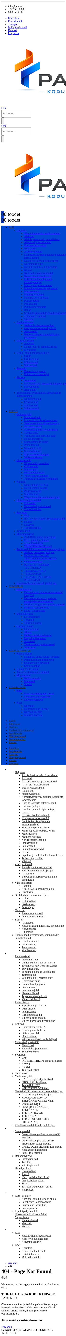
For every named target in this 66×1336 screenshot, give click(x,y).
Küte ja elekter (24, 653)
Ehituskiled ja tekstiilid (29, 500)
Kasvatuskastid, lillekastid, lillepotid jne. (43, 925)
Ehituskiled (30, 503)
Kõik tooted (14, 724)
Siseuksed (29, 641)
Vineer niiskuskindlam (36, 475)
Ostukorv (13, 727)
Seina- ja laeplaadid (34, 610)
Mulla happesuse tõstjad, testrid (41, 288)
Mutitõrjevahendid (34, 294)
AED (11, 227)
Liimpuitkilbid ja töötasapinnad (40, 420)
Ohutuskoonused (33, 561)
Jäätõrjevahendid (33, 251)
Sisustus (21, 377)
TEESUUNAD (32, 573)
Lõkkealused (31, 362)
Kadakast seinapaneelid (36, 607)
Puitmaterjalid (24, 414)
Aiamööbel (30, 380)
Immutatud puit (32, 417)
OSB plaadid (31, 466)
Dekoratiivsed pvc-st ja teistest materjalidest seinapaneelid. (40, 600)
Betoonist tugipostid (35, 371)
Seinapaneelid (24, 589)
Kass (19, 690)
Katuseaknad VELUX (36, 484)
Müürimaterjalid (25, 533)
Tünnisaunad (31, 405)
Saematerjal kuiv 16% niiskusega (41, 423)
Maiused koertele (33, 715)
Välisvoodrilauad (33, 457)
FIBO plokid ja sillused (36, 540)
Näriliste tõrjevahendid (36, 297)
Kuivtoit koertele (33, 711)
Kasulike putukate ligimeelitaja (40, 266)
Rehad (27, 309)
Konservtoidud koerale (36, 708)
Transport (13, 24)
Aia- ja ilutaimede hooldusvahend (42, 233)
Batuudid (29, 343)
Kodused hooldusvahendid (38, 273)
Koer (19, 702)
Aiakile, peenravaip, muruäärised (41, 239)
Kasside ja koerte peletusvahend (41, 260)
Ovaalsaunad (31, 401)
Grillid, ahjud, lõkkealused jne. (33, 352)
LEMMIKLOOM (17, 687)
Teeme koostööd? (17, 739)
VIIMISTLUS (16, 586)
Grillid (27, 355)
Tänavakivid (23, 530)
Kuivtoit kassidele (33, 699)
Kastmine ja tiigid (33, 263)
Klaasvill (29, 524)
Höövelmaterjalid (33, 438)
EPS (26, 515)
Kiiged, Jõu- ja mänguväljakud (40, 346)
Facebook (6, 1326)
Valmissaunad (31, 408)
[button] (3, 108)
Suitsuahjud (30, 365)
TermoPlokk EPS (33, 543)
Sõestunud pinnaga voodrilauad (41, 429)
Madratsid (29, 681)
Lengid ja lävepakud (35, 638)
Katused (21, 481)
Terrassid (21, 368)
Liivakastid (30, 349)
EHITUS (13, 411)
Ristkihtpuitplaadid (34, 472)
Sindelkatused (31, 494)
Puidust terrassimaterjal (36, 374)
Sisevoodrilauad (32, 451)
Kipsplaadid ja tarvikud (36, 463)
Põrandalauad (31, 444)
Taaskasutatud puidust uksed (39, 644)
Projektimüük (15, 21)
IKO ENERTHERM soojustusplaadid (44, 518)
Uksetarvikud (31, 629)
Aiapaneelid (30, 331)
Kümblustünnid (32, 398)
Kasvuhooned (31, 386)
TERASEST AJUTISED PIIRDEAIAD (37, 578)
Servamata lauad (33, 426)
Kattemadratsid (32, 678)
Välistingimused (32, 622)
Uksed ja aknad (25, 626)
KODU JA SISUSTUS (20, 650)
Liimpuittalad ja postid (36, 441)
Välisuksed (30, 647)
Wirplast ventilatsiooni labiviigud (41, 497)
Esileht (12, 721)
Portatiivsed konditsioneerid (39, 659)
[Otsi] (2, 120)
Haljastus (21, 230)
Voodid (28, 684)
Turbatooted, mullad (35, 316)
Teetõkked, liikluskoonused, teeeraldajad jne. (40, 549)
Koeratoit (29, 705)
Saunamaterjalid (32, 448)
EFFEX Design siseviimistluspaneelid (44, 604)
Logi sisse (13, 33)
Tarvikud (29, 619)
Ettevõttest (13, 18)
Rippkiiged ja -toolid (28, 668)
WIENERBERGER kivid (38, 546)
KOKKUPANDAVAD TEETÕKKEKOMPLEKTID (40, 557)
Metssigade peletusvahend (38, 285)
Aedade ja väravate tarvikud (39, 325)
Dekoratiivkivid (25, 613)
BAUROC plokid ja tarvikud (39, 537)
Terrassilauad (31, 432)
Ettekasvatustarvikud (35, 245)
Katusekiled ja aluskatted (37, 506)
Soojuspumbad (32, 665)
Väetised (29, 319)
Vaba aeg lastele (25, 340)
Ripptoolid (30, 389)
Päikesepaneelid (32, 490)
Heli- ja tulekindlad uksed (38, 635)
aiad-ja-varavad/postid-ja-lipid (40, 328)
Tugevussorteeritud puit (36, 454)
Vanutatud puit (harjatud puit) (40, 435)
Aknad (27, 632)
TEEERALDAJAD (35, 570)
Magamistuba (24, 675)
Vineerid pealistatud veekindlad (41, 478)
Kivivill (28, 521)
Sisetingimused (32, 616)
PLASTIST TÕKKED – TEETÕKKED (37, 566)
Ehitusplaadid (24, 460)
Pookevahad (30, 303)
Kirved (28, 270)
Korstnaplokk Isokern (35, 487)
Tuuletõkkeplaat (32, 527)
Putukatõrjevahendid (35, 306)
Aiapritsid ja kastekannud (37, 242)
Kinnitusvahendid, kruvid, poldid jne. (37, 583)
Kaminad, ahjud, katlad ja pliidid (41, 656)
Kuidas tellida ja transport (21, 730)
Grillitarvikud (31, 359)
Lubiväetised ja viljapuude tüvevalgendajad (38, 281)
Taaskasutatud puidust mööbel (33, 672)
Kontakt (12, 30)
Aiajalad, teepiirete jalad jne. (39, 552)
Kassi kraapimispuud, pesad (39, 693)
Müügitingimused (17, 27)
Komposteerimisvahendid (37, 276)
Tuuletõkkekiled (32, 509)
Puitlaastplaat (31, 469)
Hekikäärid (30, 248)
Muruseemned (31, 291)
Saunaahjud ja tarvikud (36, 662)
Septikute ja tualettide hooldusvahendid (45, 312)
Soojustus (22, 512)
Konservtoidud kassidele (37, 696)
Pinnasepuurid (31, 300)
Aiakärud (29, 236)
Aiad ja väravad (25, 322)
